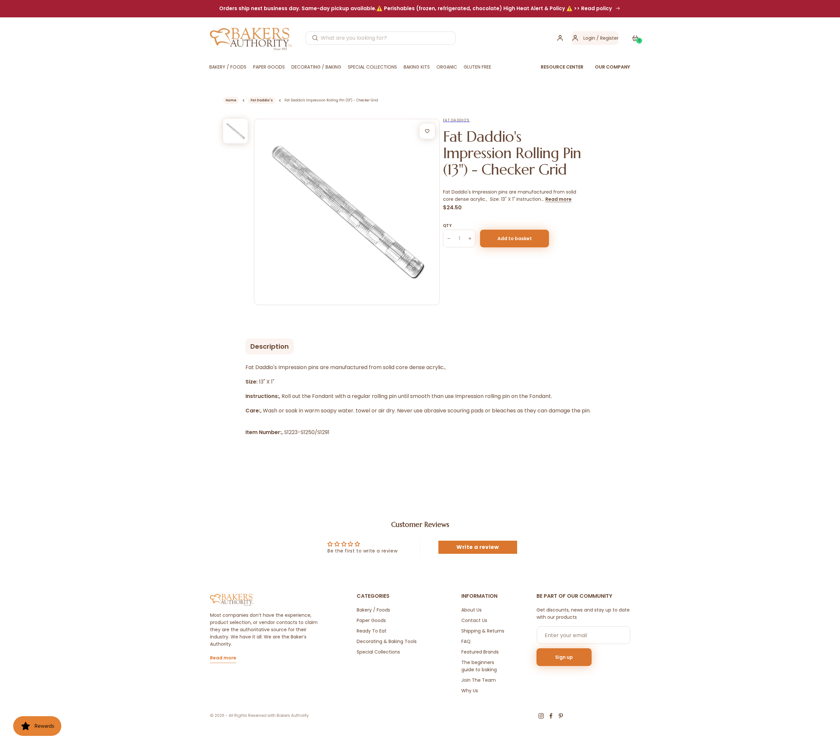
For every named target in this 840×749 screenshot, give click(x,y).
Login (589, 38)
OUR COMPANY (612, 67)
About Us (471, 610)
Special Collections (378, 652)
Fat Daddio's (262, 100)
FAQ (466, 641)
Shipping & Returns (482, 631)
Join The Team (478, 680)
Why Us (469, 690)
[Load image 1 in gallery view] (235, 131)
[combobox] (380, 38)
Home (231, 100)
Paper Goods (371, 620)
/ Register (607, 38)
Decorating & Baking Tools (387, 641)
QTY (447, 225)
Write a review (477, 547)
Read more (558, 199)
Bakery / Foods (373, 610)
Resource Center (562, 67)
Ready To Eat (372, 631)
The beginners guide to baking (479, 666)
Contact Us (474, 620)
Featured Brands (480, 652)
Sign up (564, 657)
